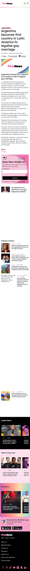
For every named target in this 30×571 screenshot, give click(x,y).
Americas (3, 151)
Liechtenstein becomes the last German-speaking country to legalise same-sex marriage (20, 268)
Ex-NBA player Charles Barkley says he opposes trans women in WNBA (10, 441)
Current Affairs (6, 28)
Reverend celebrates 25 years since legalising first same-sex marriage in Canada (19, 247)
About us (4, 542)
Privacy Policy (21, 181)
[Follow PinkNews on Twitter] (3, 568)
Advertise (4, 551)
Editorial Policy (6, 545)
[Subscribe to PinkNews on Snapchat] (21, 568)
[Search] (25, 3)
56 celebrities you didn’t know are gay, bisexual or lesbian (19, 190)
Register (15, 178)
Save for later (13, 56)
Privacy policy (5, 560)
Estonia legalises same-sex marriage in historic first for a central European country (19, 395)
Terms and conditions (8, 557)
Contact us (4, 548)
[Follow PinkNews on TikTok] (10, 568)
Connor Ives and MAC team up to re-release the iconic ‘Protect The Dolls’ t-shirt (10, 474)
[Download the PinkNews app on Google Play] (17, 528)
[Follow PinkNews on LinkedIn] (25, 568)
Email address (8, 168)
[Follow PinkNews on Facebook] (7, 568)
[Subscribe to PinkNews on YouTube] (14, 568)
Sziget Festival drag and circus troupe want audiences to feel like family (11, 508)
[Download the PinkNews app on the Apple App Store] (6, 528)
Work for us (5, 554)
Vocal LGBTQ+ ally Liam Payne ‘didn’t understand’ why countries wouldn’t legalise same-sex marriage (20, 258)
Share (4, 56)
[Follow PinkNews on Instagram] (18, 568)
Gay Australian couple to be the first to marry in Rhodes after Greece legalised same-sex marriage (22, 282)
